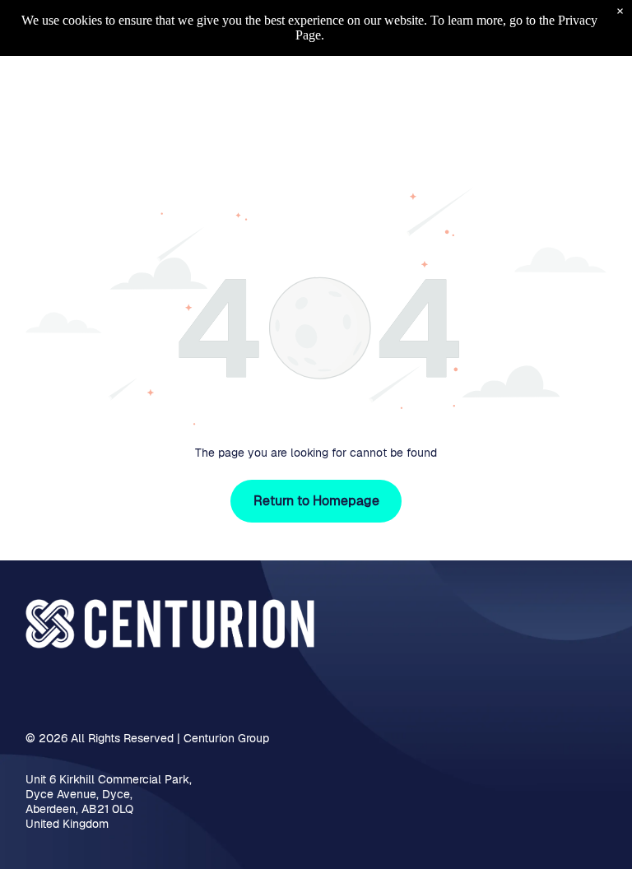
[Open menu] (594, 102)
